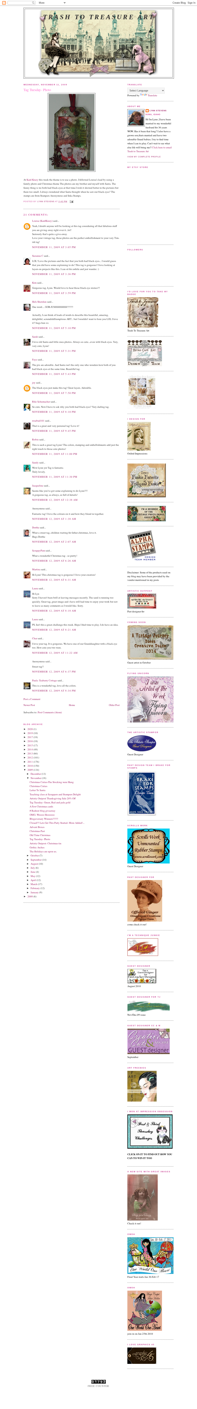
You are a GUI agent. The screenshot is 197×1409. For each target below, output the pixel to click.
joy (33, 382)
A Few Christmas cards (41, 806)
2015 (30, 745)
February (35, 888)
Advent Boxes (37, 827)
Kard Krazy (32, 179)
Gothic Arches (37, 847)
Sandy (35, 462)
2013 (30, 753)
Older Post (114, 705)
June (33, 871)
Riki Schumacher (41, 401)
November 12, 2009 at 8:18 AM (54, 610)
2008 (30, 896)
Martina (36, 569)
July (33, 867)
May (33, 876)
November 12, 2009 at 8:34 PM (54, 690)
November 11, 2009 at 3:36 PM (54, 274)
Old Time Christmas (40, 835)
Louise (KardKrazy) (42, 221)
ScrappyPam (38, 550)
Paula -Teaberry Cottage (44, 680)
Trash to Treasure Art (98, 17)
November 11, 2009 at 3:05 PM (54, 247)
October (35, 855)
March (34, 884)
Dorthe (35, 527)
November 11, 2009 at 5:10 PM (54, 328)
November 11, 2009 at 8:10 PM (54, 411)
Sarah (35, 336)
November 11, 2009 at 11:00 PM (55, 454)
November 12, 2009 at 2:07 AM (54, 541)
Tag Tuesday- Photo (40, 839)
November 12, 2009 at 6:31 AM (54, 579)
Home (72, 705)
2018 (30, 733)
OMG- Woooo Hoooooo (42, 814)
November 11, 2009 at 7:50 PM (54, 393)
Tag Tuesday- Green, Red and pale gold (50, 802)
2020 (30, 729)
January (35, 892)
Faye (34, 359)
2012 (30, 757)
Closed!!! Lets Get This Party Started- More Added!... (57, 822)
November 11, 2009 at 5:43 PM (54, 374)
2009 (30, 769)
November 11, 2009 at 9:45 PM (54, 431)
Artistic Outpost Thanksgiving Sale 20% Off (53, 798)
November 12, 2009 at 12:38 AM (55, 499)
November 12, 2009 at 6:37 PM (54, 671)
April (34, 880)
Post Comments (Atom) (50, 712)
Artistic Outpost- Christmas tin (45, 843)
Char (34, 638)
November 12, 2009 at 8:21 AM (54, 629)
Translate (152, 95)
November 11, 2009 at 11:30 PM (55, 476)
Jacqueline (37, 485)
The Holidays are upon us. (43, 851)
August (35, 863)
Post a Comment (31, 699)
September (36, 859)
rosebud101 (38, 420)
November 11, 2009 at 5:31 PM (54, 351)
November (36, 778)
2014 (30, 749)
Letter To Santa (37, 790)
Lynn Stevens (158, 111)
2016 (30, 741)
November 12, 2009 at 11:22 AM (55, 652)
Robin (35, 439)
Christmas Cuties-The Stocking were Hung (52, 782)
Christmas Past (37, 831)
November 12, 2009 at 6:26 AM (54, 560)
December (36, 773)
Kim (34, 282)
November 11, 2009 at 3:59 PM (54, 293)
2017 (30, 737)
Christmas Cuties (38, 786)
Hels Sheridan (39, 301)
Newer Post (29, 705)
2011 (30, 761)
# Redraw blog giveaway (42, 810)
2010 (30, 765)
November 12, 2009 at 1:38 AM (54, 519)
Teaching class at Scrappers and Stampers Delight (55, 794)
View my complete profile (144, 157)
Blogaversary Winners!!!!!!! (44, 818)
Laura (35, 588)
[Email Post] (71, 201)
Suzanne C (37, 255)
